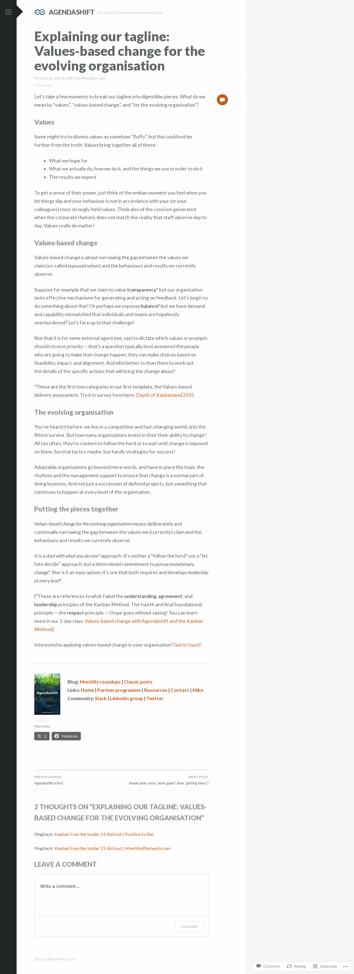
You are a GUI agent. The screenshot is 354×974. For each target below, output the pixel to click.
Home (87, 690)
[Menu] (8, 12)
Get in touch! (188, 645)
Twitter (154, 698)
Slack (101, 698)
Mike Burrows (93, 78)
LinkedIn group (126, 698)
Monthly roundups (100, 682)
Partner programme (119, 690)
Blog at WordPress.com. (55, 959)
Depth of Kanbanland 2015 (165, 395)
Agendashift (72, 12)
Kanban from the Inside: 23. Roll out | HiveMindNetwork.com (112, 848)
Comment (189, 926)
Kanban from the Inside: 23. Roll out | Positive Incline (103, 834)
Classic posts (138, 682)
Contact (180, 690)
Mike (197, 690)
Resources (155, 690)
